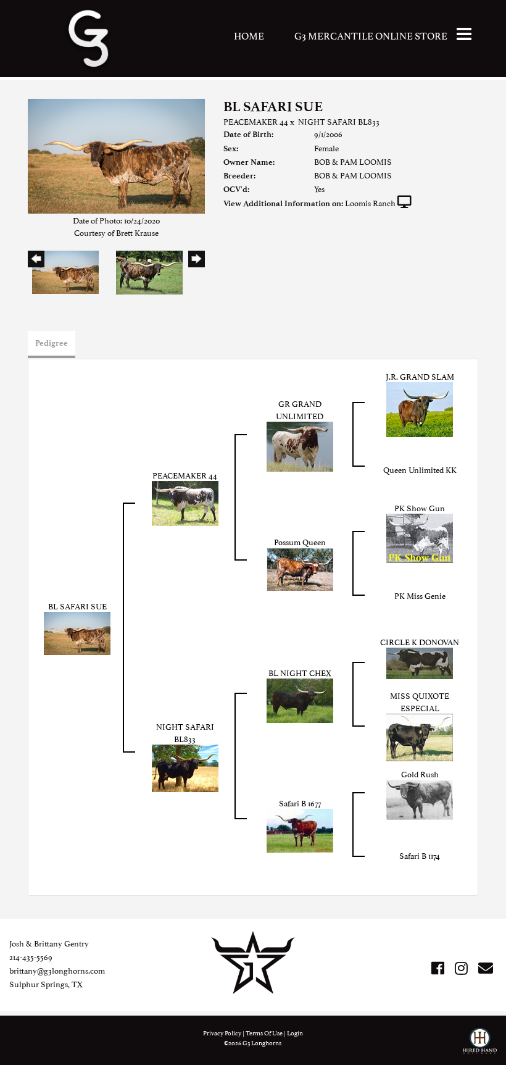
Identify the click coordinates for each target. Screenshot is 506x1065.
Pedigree (51, 343)
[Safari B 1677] (300, 828)
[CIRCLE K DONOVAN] (419, 661)
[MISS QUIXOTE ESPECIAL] (419, 735)
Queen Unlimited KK (420, 469)
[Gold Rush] (419, 797)
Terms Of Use (264, 1032)
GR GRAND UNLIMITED (299, 409)
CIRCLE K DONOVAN (419, 641)
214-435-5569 (30, 956)
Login (295, 1032)
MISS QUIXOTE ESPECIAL (419, 701)
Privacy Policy (222, 1032)
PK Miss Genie (420, 595)
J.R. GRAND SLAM (420, 376)
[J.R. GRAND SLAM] (419, 407)
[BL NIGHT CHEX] (300, 698)
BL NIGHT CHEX (299, 672)
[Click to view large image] (116, 154)
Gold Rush (420, 773)
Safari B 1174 (419, 855)
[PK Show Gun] (419, 536)
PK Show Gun (419, 507)
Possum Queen (300, 541)
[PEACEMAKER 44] (185, 501)
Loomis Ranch (370, 202)
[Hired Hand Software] (480, 1046)
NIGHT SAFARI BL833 (339, 121)
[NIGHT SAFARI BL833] (185, 766)
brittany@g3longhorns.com (57, 970)
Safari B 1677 (300, 802)
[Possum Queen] (300, 567)
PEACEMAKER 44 (255, 121)
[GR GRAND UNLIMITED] (300, 444)
